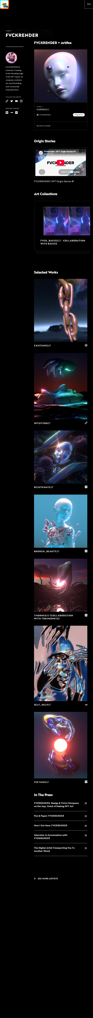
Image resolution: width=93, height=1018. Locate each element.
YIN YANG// (41, 782)
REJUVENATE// (43, 487)
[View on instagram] (21, 101)
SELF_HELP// (42, 704)
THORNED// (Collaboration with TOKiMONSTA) (53, 617)
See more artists (46, 878)
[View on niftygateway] (7, 112)
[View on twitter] (11, 101)
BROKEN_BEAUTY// (46, 551)
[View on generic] (7, 101)
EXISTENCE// (42, 345)
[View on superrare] (16, 112)
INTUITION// (42, 423)
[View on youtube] (16, 101)
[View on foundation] (11, 112)
